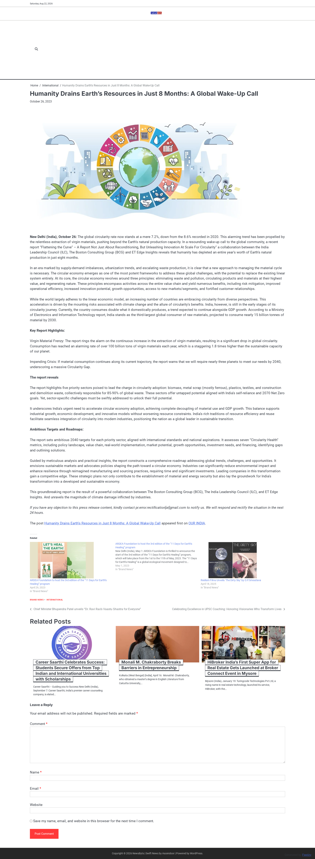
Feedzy (306, 855)
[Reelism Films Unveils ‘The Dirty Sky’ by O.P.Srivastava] (242, 560)
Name (36, 772)
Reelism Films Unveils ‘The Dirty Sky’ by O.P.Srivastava (231, 580)
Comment (38, 724)
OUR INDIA (196, 523)
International (54, 600)
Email (35, 788)
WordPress (196, 853)
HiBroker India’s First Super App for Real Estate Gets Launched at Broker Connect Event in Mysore (242, 668)
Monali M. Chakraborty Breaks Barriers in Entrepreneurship (151, 665)
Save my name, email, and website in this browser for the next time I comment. (93, 821)
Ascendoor (168, 853)
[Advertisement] (163, 49)
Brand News (37, 600)
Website (36, 805)
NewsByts (138, 853)
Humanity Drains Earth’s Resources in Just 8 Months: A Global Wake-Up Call (102, 523)
